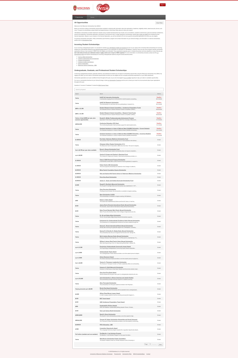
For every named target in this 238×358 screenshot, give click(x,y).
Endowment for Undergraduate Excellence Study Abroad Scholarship (120, 220)
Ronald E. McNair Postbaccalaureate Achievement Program (117, 118)
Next (160, 344)
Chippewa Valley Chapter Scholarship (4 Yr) (112, 144)
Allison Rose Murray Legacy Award (110, 293)
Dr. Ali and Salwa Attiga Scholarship (110, 215)
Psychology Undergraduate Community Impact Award (115, 246)
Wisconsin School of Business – (87, 65)
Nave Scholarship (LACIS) (107, 194)
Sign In (163, 5)
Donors (92, 17)
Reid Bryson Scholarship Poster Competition (113, 338)
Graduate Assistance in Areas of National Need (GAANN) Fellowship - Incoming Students (125, 133)
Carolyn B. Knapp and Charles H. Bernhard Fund (114, 154)
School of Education (83, 63)
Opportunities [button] (79, 17)
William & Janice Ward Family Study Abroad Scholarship (116, 241)
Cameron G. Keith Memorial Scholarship (111, 267)
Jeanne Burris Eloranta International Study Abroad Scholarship (118, 205)
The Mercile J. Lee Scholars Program (110, 333)
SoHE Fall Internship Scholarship (109, 97)
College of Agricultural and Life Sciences (88, 58)
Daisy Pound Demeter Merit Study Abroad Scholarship (115, 210)
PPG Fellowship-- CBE (106, 325)
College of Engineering (84, 60)
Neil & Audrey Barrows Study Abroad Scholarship (114, 236)
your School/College (98, 49)
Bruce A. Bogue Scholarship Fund (109, 149)
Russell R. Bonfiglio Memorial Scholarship (112, 184)
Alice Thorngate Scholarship (108, 283)
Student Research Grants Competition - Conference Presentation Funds (120, 108)
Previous (154, 344)
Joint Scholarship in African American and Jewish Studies (116, 278)
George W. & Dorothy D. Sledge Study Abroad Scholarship (116, 231)
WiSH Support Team (103, 85)
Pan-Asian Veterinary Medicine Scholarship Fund (114, 139)
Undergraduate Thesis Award (108, 252)
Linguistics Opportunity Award (108, 328)
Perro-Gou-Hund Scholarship (108, 177)
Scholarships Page (87, 40)
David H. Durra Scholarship (107, 314)
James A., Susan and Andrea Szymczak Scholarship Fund (116, 180)
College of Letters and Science (86, 62)
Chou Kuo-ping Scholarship (108, 189)
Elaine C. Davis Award (106, 200)
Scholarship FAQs (126, 354)
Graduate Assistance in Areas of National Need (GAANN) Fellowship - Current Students (124, 128)
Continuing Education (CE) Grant (109, 123)
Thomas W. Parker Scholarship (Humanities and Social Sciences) (118, 319)
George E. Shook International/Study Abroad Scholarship (116, 226)
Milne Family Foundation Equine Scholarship (113, 170)
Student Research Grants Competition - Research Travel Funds (118, 113)
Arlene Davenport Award (107, 257)
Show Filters (159, 23)
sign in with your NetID (142, 34)
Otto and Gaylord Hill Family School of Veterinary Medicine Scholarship (120, 173)
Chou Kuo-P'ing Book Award (108, 272)
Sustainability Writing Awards (108, 305)
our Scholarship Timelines (114, 80)
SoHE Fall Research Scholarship (109, 102)
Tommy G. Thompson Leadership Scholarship (113, 262)
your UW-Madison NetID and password (117, 47)
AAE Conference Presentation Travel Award (112, 302)
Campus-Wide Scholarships (85, 57)
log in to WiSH (127, 78)
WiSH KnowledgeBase (139, 354)
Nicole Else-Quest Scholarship (108, 288)
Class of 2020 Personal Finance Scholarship (112, 159)
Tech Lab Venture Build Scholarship (110, 311)
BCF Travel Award (105, 298)
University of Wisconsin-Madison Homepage (101, 354)
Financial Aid (117, 354)
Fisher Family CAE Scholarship (109, 165)
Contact (148, 354)
